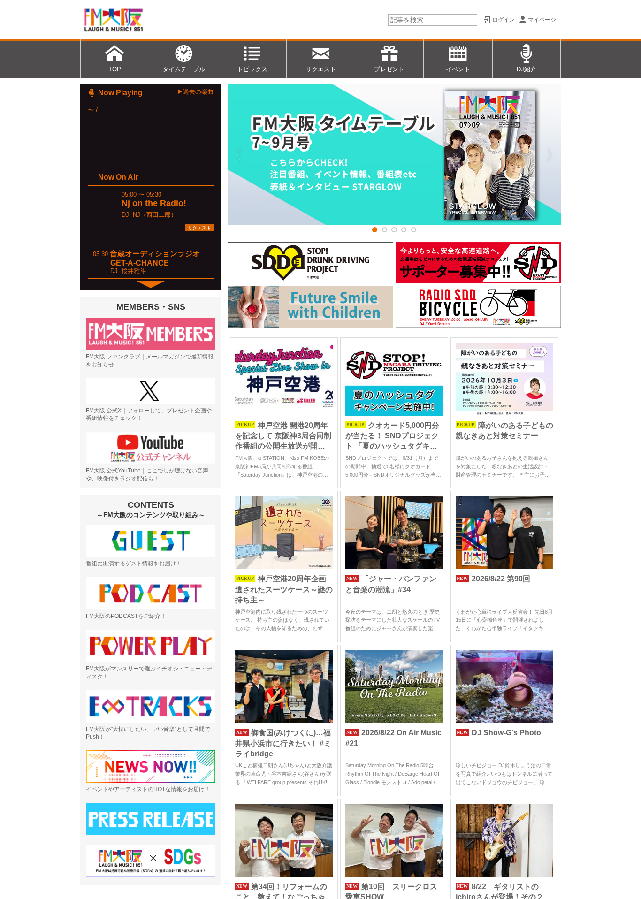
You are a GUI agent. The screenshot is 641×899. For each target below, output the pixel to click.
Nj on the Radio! (154, 203)
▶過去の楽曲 (195, 91)
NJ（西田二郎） (155, 214)
